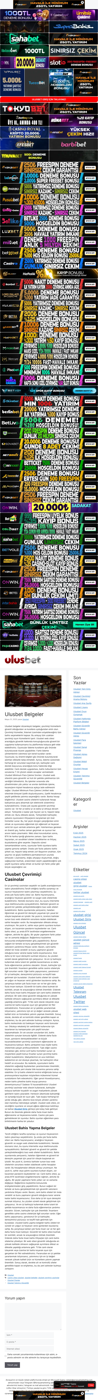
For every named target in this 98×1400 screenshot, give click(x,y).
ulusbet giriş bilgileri (79, 923)
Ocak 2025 (78, 849)
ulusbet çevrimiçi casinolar (48, 1278)
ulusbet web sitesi (80, 1011)
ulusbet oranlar (77, 970)
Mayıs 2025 (78, 841)
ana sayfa (76, 876)
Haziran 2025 (79, 837)
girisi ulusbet (80, 886)
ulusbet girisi (82, 915)
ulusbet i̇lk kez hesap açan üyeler (81, 954)
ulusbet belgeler (31, 1278)
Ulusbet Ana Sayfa (82, 703)
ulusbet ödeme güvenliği (80, 1028)
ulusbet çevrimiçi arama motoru (82, 1022)
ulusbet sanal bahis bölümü (81, 976)
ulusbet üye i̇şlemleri (79, 1031)
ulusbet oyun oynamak (80, 973)
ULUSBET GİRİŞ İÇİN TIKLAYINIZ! (49, 99)
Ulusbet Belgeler (81, 783)
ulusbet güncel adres (79, 937)
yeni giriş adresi (78, 1042)
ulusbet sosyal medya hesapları (83, 984)
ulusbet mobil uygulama (80, 964)
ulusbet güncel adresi (81, 941)
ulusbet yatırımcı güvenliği (81, 1016)
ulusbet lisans (77, 958)
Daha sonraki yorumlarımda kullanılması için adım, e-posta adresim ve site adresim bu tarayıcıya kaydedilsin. (34, 1356)
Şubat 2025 (79, 845)
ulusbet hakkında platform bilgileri (81, 947)
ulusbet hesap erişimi (79, 951)
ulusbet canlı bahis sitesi (81, 905)
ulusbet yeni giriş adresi (80, 1019)
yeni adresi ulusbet (79, 1038)
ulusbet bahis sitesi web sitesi (82, 899)
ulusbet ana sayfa (78, 896)
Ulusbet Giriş (82, 919)
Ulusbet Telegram (79, 989)
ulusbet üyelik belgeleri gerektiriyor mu (80, 1034)
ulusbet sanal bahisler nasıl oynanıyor (81, 979)
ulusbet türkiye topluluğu (81, 1006)
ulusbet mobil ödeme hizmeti (82, 967)
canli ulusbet (84, 876)
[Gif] (49, 274)
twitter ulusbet (81, 892)
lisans (90, 886)
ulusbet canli (88, 902)
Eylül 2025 (78, 833)
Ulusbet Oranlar (14, 1280)
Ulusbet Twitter (79, 999)
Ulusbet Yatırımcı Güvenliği (18, 1283)
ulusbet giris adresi (79, 911)
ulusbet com (77, 908)
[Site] (49, 167)
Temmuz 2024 (80, 853)
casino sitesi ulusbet (16, 1278)
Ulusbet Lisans (80, 707)
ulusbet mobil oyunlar (79, 961)
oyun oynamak (77, 889)
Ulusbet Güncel (79, 929)
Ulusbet (11, 1275)
